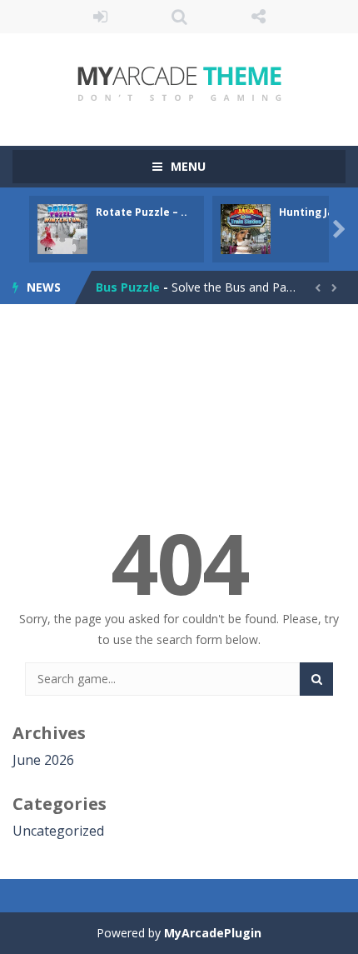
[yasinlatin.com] (179, 82)
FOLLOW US (258, 16)
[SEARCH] (316, 679)
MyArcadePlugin (212, 933)
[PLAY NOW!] (62, 228)
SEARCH (179, 16)
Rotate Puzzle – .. (141, 212)
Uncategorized (58, 831)
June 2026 (43, 760)
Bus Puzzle (128, 287)
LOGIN (100, 16)
